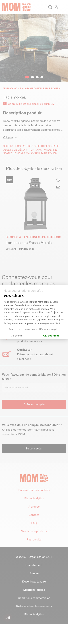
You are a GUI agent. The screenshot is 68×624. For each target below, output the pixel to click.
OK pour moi (51, 335)
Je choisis (16, 335)
